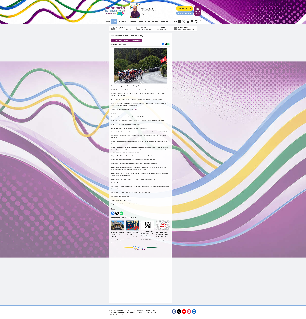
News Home (117, 40)
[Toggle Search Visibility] (200, 21)
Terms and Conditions (117, 312)
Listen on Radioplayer (146, 29)
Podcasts (133, 21)
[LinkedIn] (196, 21)
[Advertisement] (141, 275)
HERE (134, 109)
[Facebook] (179, 21)
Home (108, 21)
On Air (147, 21)
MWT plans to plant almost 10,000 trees (147, 232)
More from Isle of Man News (132, 40)
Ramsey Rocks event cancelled (132, 233)
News (114, 21)
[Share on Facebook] (163, 44)
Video (141, 21)
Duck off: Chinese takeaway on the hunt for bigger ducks (162, 234)
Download (145, 14)
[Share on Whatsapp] (168, 44)
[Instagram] (192, 21)
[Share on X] (166, 44)
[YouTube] (188, 21)
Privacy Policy (151, 310)
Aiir (122, 315)
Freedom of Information (136, 312)
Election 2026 (123, 21)
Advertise (155, 21)
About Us (174, 21)
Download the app (164, 29)
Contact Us (140, 310)
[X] (183, 21)
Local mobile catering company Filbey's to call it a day (117, 234)
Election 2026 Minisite (116, 310)
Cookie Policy (152, 312)
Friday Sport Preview (148, 9)
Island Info (164, 21)
